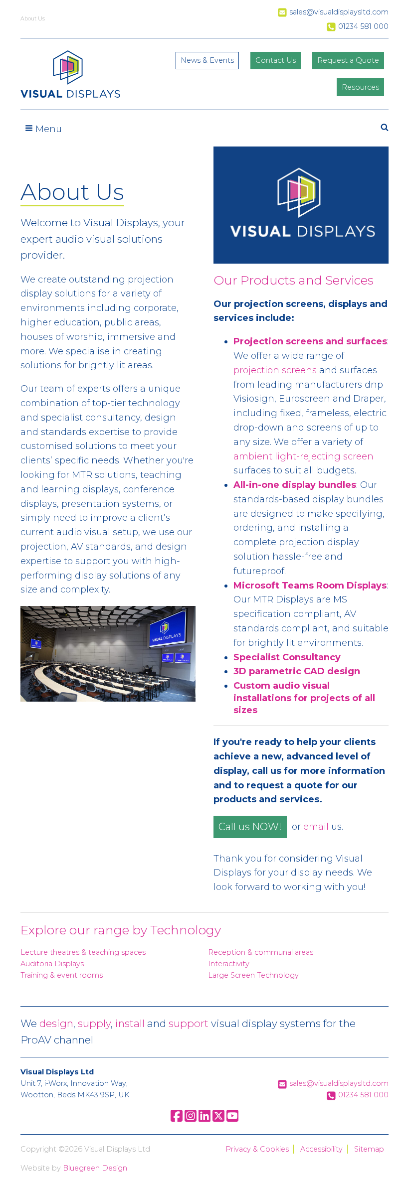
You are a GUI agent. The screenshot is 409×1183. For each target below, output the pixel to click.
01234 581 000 (362, 1094)
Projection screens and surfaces (310, 341)
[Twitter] (218, 1119)
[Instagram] (191, 1119)
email (316, 827)
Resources (360, 87)
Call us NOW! (250, 827)
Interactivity (228, 963)
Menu (47, 129)
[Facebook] (177, 1119)
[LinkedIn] (204, 1119)
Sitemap (369, 1149)
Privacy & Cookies (257, 1149)
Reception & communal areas (260, 952)
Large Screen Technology (253, 975)
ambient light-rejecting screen (303, 456)
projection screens (275, 370)
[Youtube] (232, 1119)
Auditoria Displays (52, 963)
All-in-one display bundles (294, 484)
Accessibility (321, 1149)
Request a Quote (348, 60)
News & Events (207, 60)
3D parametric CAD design (296, 671)
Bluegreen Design (95, 1168)
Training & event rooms (61, 975)
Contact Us (275, 60)
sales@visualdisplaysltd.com (338, 1083)
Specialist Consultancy (287, 657)
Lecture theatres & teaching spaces (83, 952)
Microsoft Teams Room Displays (310, 585)
